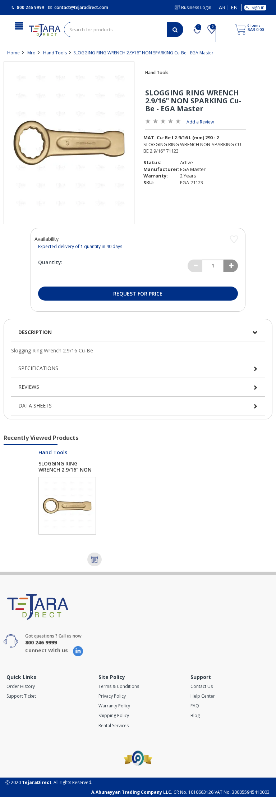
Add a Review (200, 122)
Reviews (28, 386)
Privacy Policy (112, 696)
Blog (195, 715)
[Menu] (19, 25)
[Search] (175, 29)
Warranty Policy (114, 706)
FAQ (194, 706)
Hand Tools (55, 53)
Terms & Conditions (118, 686)
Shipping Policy (113, 715)
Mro (31, 53)
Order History (20, 686)
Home (13, 53)
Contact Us (201, 686)
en (234, 8)
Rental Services (113, 725)
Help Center (202, 696)
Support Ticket (21, 696)
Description (35, 332)
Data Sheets (35, 405)
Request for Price (137, 293)
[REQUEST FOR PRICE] (94, 559)
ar (222, 8)
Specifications (38, 368)
